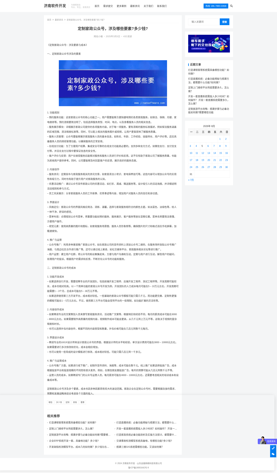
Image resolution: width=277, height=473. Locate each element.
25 (197, 167)
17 (191, 160)
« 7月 (191, 180)
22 (220, 160)
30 (226, 167)
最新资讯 (135, 6)
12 (202, 153)
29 (220, 167)
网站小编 (98, 36)
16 (226, 153)
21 (214, 160)
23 (226, 160)
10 (191, 153)
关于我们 (148, 6)
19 (202, 160)
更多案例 (121, 6)
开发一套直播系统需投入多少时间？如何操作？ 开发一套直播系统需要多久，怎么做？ (209, 100)
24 (191, 167)
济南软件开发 (55, 6)
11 (197, 153)
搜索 (224, 21)
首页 (97, 6)
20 (208, 160)
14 (214, 153)
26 (202, 167)
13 (208, 153)
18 (197, 160)
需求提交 (108, 6)
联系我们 (162, 6)
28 (214, 167)
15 (220, 153)
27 (208, 167)
